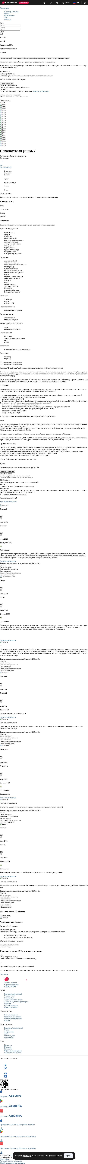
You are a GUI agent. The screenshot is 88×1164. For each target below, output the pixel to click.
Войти (67, 3)
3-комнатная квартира (8, 561)
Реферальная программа (13, 1051)
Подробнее (4, 974)
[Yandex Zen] (5, 1077)
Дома (6, 1034)
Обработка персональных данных (12, 1163)
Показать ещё (5, 905)
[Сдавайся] (44, 2)
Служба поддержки (11, 985)
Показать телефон (7, 83)
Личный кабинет (10, 983)
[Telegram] (5, 1063)
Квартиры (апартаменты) (13, 1028)
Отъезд (2, 27)
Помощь (7, 1021)
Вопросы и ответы (11, 1007)
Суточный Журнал (11, 1005)
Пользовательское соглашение (11, 1161)
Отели (6, 1030)
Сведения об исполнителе (9, 945)
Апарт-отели (9, 1032)
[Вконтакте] (5, 1071)
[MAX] (5, 1068)
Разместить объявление (12, 1017)
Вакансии (7, 1047)
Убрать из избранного (41, 91)
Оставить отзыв (6, 907)
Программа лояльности (12, 1053)
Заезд (2, 23)
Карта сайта (4, 1159)
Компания (8, 1045)
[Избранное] (57, 2)
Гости (2, 31)
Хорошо (68, 1156)
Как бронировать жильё (13, 994)
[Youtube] (5, 1074)
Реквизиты (8, 1049)
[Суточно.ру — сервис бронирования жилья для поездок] (9, 2)
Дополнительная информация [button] (11, 362)
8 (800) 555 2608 (10, 987)
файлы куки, (27, 1156)
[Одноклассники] (5, 1065)
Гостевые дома (9, 1036)
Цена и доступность (7, 74)
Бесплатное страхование (13, 1019)
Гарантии (7, 1004)
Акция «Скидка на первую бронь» (17, 1002)
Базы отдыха (9, 1038)
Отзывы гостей (9, 996)
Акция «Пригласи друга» (13, 1000)
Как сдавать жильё (11, 1015)
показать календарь (7, 471)
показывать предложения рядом (14, 494)
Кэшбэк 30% (9, 998)
